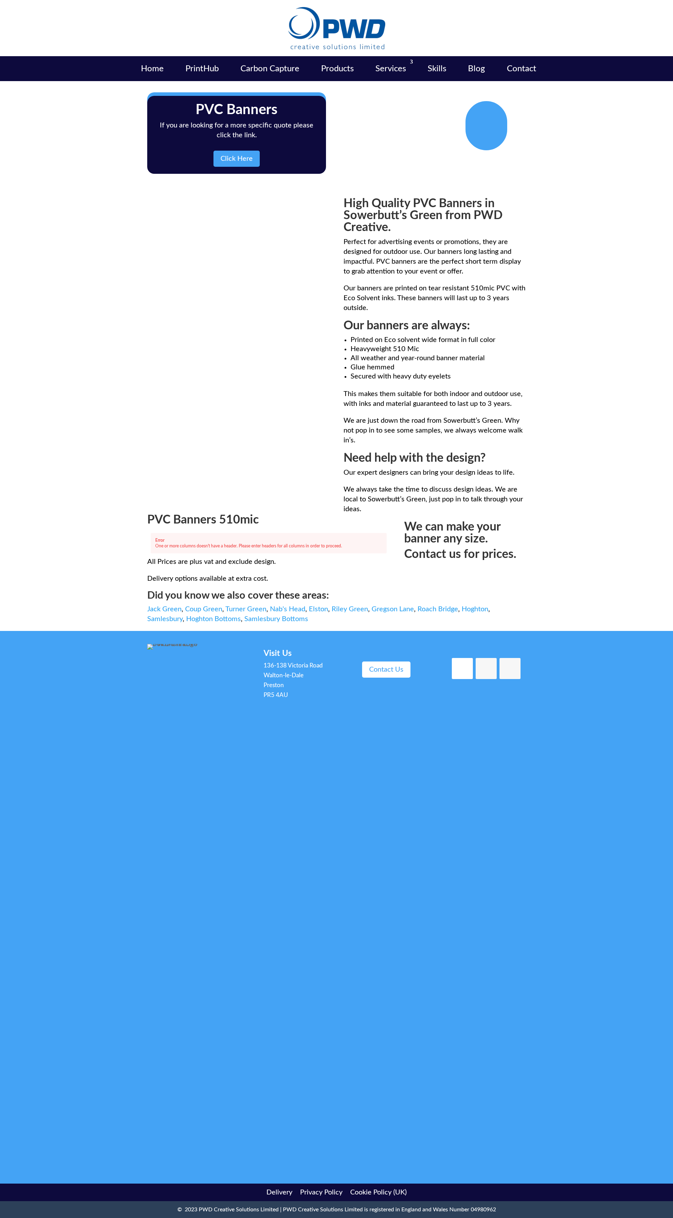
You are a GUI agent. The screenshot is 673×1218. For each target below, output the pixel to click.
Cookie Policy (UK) (378, 1192)
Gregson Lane (393, 609)
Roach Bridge (437, 609)
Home (152, 69)
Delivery (279, 1192)
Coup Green (203, 609)
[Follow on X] (486, 668)
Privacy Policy (321, 1192)
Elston (318, 609)
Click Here (236, 158)
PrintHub (202, 69)
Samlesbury (165, 619)
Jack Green (164, 609)
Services (390, 69)
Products (337, 69)
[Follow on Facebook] (462, 668)
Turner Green (245, 609)
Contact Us (386, 669)
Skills (437, 69)
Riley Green (350, 609)
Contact (521, 69)
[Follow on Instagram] (510, 668)
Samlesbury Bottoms (276, 619)
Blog (476, 69)
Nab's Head (287, 609)
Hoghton (475, 609)
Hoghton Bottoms (213, 619)
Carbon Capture (269, 69)
